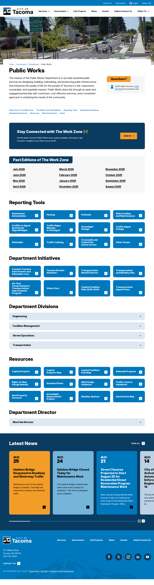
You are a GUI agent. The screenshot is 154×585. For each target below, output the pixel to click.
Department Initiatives (89, 110)
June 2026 (19, 175)
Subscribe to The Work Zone (21, 110)
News (62, 113)
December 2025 (68, 186)
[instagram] (128, 556)
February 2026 (68, 175)
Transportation (22, 345)
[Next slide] (143, 521)
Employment (120, 3)
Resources (34, 113)
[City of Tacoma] (18, 11)
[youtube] (147, 556)
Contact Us (107, 3)
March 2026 (66, 169)
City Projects (96, 540)
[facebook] (109, 556)
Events (124, 540)
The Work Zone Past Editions (48, 110)
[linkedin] (137, 556)
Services (61, 540)
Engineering (20, 316)
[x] (118, 556)
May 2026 (19, 180)
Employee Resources (66, 571)
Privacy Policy (35, 571)
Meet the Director (49, 113)
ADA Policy (44, 571)
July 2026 (19, 169)
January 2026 (67, 180)
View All (135, 443)
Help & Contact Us (142, 540)
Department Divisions (18, 113)
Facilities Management (26, 325)
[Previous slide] (139, 521)
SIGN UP (127, 136)
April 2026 (19, 186)
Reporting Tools (70, 110)
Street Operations (23, 335)
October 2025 (114, 175)
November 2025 (115, 169)
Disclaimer (53, 571)
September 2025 (116, 180)
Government (78, 540)
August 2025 (113, 186)
